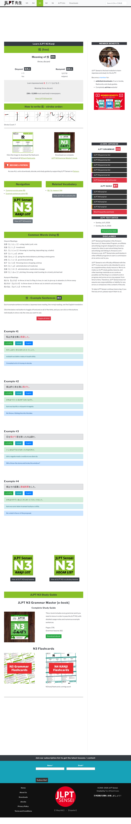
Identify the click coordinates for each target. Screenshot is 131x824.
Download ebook (53, 636)
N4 (33, 3)
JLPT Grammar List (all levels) (105, 180)
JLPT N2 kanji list (100, 207)
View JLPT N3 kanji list (43, 99)
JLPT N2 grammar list (102, 170)
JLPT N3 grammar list (102, 165)
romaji (18, 343)
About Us (23, 792)
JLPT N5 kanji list (100, 192)
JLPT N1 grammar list (102, 175)
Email (80, 765)
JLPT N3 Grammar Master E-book (64, 158)
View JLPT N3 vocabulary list (64, 196)
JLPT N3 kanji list (100, 202)
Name (50, 765)
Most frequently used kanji (104, 212)
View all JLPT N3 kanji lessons (23, 579)
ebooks (23, 802)
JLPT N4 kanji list (100, 197)
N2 (46, 3)
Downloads (73, 3)
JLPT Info (61, 3)
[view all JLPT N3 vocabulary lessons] (64, 565)
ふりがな (8, 343)
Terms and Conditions (23, 811)
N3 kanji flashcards (28, 158)
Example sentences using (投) (17, 194)
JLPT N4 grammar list (102, 160)
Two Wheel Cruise (112, 791)
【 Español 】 (72, 810)
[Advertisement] (65, 23)
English (28, 343)
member (103, 77)
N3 (40, 3)
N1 (53, 3)
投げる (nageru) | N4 (54, 190)
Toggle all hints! (44, 318)
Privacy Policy (23, 806)
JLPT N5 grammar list (102, 155)
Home (23, 788)
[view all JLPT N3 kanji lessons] (23, 207)
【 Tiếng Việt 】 (59, 810)
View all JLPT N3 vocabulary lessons (64, 579)
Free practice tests (109, 231)
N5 (27, 3)
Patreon (76, 171)
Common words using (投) (15, 190)
